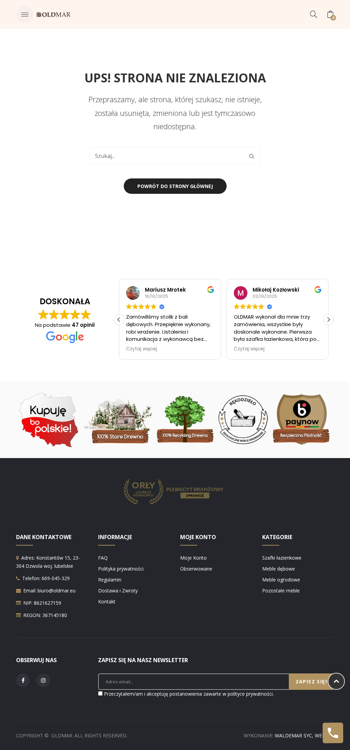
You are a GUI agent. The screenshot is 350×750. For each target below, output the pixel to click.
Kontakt (107, 601)
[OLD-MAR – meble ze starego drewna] (53, 14)
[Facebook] (23, 680)
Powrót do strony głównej (175, 186)
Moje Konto (193, 557)
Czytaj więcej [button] (141, 349)
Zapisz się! (311, 681)
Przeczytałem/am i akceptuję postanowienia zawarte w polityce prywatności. (189, 694)
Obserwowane (196, 568)
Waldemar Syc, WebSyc (304, 735)
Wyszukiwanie (251, 155)
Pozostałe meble (281, 590)
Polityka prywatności (121, 568)
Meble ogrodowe (281, 579)
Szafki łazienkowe (281, 557)
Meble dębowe (278, 568)
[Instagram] (43, 680)
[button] (328, 319)
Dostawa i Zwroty (118, 590)
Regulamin (109, 579)
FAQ (103, 557)
